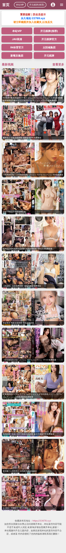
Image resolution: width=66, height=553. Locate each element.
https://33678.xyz (41, 520)
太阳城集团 (49, 47)
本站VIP (20, 4)
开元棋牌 (49, 55)
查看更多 (58, 64)
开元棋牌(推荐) (36, 4)
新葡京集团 (16, 55)
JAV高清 (17, 39)
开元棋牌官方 (49, 39)
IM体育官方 (17, 47)
